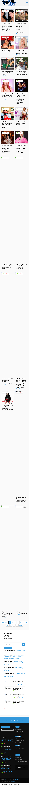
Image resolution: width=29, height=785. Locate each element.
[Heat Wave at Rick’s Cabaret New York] (7, 48)
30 (10, 625)
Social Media (19, 729)
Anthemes (13, 781)
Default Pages (19, 757)
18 (4, 80)
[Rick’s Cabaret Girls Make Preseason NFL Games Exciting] (7, 69)
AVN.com (18, 751)
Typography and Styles (21, 761)
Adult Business (4, 737)
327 (14, 697)
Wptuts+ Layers (19, 742)
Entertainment (19, 731)
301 (14, 703)
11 (18, 58)
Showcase (7, 779)
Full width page (19, 759)
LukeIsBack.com (20, 748)
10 (26, 622)
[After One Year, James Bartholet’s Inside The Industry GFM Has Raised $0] (21, 69)
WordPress (17, 779)
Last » (20, 625)
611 (14, 684)
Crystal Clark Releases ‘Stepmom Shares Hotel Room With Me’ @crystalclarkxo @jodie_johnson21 (14, 657)
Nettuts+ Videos (20, 740)
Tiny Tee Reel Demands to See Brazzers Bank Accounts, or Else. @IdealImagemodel (14, 675)
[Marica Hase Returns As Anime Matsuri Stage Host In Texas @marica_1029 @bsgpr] (7, 403)
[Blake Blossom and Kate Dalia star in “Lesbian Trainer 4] (21, 120)
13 (4, 37)
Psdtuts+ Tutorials (20, 738)
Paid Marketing (19, 733)
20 (7, 625)
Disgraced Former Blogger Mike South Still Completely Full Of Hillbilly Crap (13, 663)
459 (14, 690)
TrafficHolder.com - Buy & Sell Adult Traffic (9, 784)
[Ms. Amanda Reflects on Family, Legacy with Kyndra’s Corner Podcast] (21, 48)
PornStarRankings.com (21, 750)
